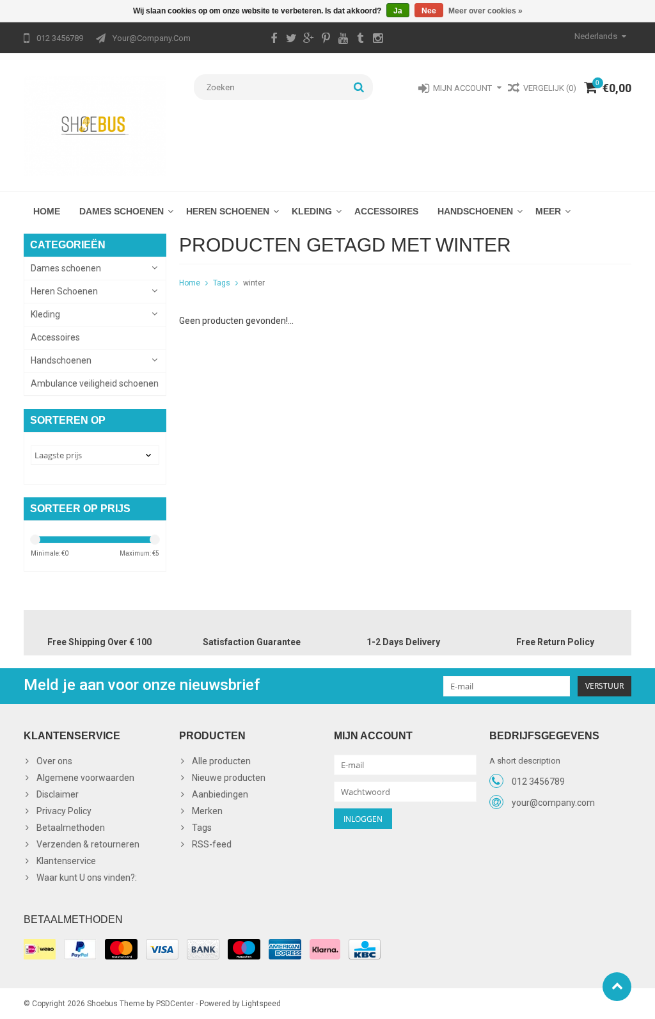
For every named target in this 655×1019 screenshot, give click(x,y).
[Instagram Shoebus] (377, 40)
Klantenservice (66, 861)
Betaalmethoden (70, 827)
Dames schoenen (121, 211)
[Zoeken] (359, 87)
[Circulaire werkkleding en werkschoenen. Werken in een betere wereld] (95, 125)
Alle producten (221, 761)
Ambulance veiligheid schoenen (95, 383)
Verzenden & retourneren (87, 844)
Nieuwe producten (228, 778)
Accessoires (386, 211)
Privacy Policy (63, 811)
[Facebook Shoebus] (274, 40)
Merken (207, 811)
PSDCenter (175, 1003)
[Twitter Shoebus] (291, 40)
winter (254, 282)
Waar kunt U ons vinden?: (86, 877)
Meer (548, 211)
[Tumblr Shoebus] (360, 40)
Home (46, 211)
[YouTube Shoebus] (343, 40)
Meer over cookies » (485, 10)
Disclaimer (57, 794)
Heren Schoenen (227, 211)
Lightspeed (261, 1003)
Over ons (54, 761)
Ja (397, 10)
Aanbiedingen (220, 794)
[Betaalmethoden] (40, 949)
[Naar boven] (617, 986)
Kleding (312, 211)
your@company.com (553, 803)
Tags (221, 282)
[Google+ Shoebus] (308, 40)
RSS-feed (212, 844)
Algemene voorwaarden (85, 778)
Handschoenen (475, 211)
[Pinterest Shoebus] (326, 40)
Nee (429, 10)
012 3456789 (538, 781)
